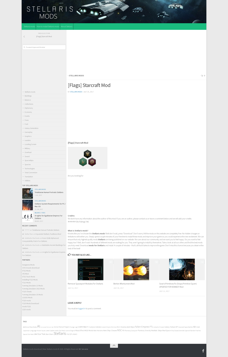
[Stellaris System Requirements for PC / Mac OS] (27, 205)
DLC (118, 327)
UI (71, 334)
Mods (91, 330)
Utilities (27, 180)
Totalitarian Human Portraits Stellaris (49, 192)
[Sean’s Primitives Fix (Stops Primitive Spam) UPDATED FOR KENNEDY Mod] (182, 269)
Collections (29, 104)
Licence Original (70, 331)
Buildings (28, 96)
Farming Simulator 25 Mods (32, 294)
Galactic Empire (159, 327)
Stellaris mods (29, 26)
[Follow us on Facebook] (203, 351)
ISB (194, 327)
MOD (86, 330)
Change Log (73, 327)
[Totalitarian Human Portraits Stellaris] (27, 193)
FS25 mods (26, 300)
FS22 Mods (26, 282)
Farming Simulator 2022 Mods (33, 288)
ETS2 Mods (26, 270)
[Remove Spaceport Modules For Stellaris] (90, 269)
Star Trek (41, 334)
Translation (29, 176)
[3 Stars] (72, 221)
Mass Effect (79, 330)
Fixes (26, 120)
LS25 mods (26, 309)
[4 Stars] (73, 221)
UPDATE (74, 334)
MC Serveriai (83, 349)
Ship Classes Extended (178, 331)
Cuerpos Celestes (95, 327)
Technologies (30, 168)
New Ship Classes (110, 330)
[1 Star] (68, 221)
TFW (67, 334)
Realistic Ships (156, 330)
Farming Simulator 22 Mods (32, 285)
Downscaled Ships (127, 327)
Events (27, 116)
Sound (27, 156)
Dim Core (114, 327)
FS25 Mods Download (30, 303)
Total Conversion (31, 172)
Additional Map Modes (30, 327)
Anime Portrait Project (61, 327)
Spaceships (29, 160)
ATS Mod (25, 274)
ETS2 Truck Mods (28, 276)
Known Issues (41, 331)
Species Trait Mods (28, 334)
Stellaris (60, 333)
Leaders (28, 140)
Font (26, 124)
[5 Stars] (75, 221)
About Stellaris (66, 26)
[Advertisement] (136, 51)
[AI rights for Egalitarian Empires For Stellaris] (27, 217)
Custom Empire (106, 327)
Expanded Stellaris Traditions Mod (48, 234)
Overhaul (28, 152)
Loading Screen (30, 144)
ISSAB (198, 327)
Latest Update (50, 331)
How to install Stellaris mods (48, 26)
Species (28, 164)
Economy (28, 112)
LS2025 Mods (27, 297)
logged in (82, 308)
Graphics (28, 136)
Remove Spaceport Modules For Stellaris (85, 283)
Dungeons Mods (28, 265)
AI (38, 326)
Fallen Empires (142, 326)
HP (177, 327)
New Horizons (98, 330)
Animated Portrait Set (47, 327)
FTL (151, 326)
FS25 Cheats (27, 291)
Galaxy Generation (31, 128)
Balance (28, 100)
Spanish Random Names (193, 331)
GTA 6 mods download (30, 268)
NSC (119, 330)
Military (27, 148)
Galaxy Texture (170, 327)
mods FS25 (26, 306)
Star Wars (49, 334)
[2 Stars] (70, 221)
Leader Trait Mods (60, 331)
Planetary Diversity (144, 330)
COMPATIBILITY (83, 327)
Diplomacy (29, 108)
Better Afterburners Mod (123, 283)
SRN (35, 334)
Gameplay (28, 132)
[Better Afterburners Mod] (136, 269)
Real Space (166, 330)
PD (123, 330)
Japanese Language (29, 331)
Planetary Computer (131, 331)
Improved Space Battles (185, 327)
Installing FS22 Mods (30, 279)
